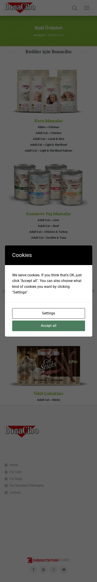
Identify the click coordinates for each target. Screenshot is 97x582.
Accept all (48, 325)
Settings (48, 313)
